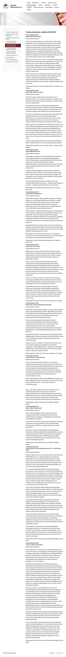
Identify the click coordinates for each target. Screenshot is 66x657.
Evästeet (52, 653)
